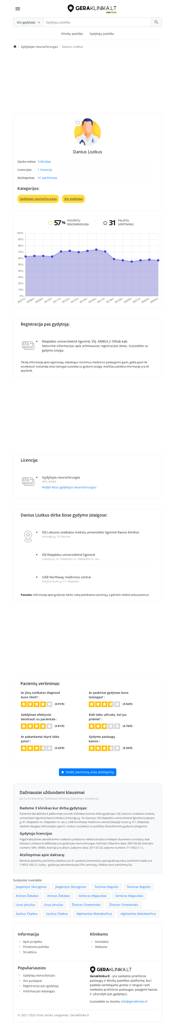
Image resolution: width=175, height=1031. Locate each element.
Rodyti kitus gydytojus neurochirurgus (69, 487)
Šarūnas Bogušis (106, 887)
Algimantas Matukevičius (94, 914)
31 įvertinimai (47, 178)
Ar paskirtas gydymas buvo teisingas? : (108, 695)
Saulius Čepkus (27, 914)
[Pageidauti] (78, 122)
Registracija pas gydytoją (40, 986)
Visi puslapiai (32, 981)
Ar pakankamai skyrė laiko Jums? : (40, 739)
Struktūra (29, 952)
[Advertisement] (87, 82)
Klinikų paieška (72, 34)
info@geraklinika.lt (134, 1001)
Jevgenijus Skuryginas (31, 887)
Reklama (101, 947)
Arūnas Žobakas (27, 896)
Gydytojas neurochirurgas (38, 199)
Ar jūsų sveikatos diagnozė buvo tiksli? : (40, 695)
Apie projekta (32, 942)
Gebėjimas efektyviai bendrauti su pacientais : (39, 717)
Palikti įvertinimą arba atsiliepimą (89, 772)
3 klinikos (44, 162)
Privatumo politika (36, 947)
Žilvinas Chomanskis (86, 905)
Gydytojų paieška (102, 34)
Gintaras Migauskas (93, 896)
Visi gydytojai (73, 199)
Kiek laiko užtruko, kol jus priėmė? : (108, 717)
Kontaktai (102, 942)
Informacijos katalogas (39, 991)
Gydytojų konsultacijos (39, 975)
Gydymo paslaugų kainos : (102, 739)
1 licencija (45, 170)
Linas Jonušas (25, 905)
